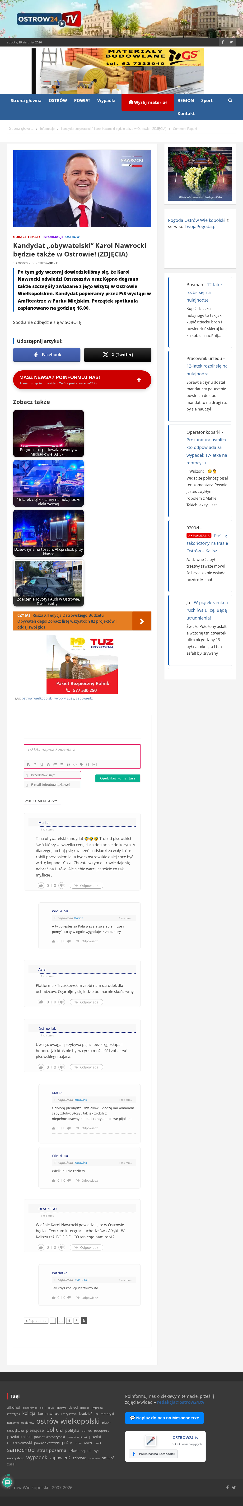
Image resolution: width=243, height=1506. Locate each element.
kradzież (85, 1413)
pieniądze (35, 1430)
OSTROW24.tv (185, 1437)
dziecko (84, 1407)
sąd (96, 1451)
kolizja (29, 1413)
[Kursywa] (35, 765)
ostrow (42, 263)
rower (88, 1443)
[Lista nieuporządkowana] (61, 765)
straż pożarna (51, 1450)
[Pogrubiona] (28, 765)
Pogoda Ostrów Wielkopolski (196, 220)
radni (78, 1443)
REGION (186, 100)
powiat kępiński (77, 1437)
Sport (207, 100)
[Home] (21, 129)
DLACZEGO (81, 1280)
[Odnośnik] (81, 765)
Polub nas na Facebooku (157, 1454)
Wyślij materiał (150, 102)
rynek (98, 1443)
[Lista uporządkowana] (55, 765)
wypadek (36, 1457)
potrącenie (101, 1430)
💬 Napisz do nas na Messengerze (164, 1418)
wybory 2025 (64, 698)
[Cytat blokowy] (68, 765)
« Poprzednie (36, 1320)
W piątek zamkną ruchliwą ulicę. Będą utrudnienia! (207, 610)
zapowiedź (84, 698)
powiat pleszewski (47, 1443)
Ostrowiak (80, 1100)
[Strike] (48, 765)
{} (87, 764)
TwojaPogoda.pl (201, 226)
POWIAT (82, 100)
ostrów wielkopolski (37, 698)
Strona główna (26, 100)
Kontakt (186, 113)
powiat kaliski (19, 1436)
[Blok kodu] (75, 765)
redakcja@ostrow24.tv (180, 1402)
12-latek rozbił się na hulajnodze (205, 292)
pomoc (87, 1430)
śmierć (108, 1457)
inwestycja (13, 1414)
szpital (86, 1450)
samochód (21, 1450)
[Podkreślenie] (41, 765)
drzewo (61, 1407)
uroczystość (15, 1458)
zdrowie (79, 1457)
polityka (72, 1430)
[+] (94, 764)
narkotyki (13, 1422)
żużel (11, 1464)
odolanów (27, 1423)
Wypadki (106, 100)
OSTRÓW (58, 100)
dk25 (51, 1407)
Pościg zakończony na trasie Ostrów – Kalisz (207, 543)
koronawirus (48, 1413)
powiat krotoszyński (49, 1437)
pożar (67, 1442)
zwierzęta (94, 1458)
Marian (78, 918)
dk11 (43, 1407)
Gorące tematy (27, 236)
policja (54, 1429)
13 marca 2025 (24, 263)
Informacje (53, 236)
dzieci (73, 1407)
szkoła (74, 1451)
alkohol (13, 1407)
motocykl (107, 1414)
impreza (97, 1407)
